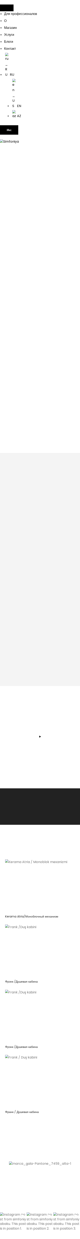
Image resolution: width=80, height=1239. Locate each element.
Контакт (10, 48)
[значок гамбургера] (7, 8)
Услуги (9, 34)
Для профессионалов (20, 13)
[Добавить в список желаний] (63, 865)
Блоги (8, 41)
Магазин (10, 27)
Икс (9, 130)
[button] (13, 1225)
